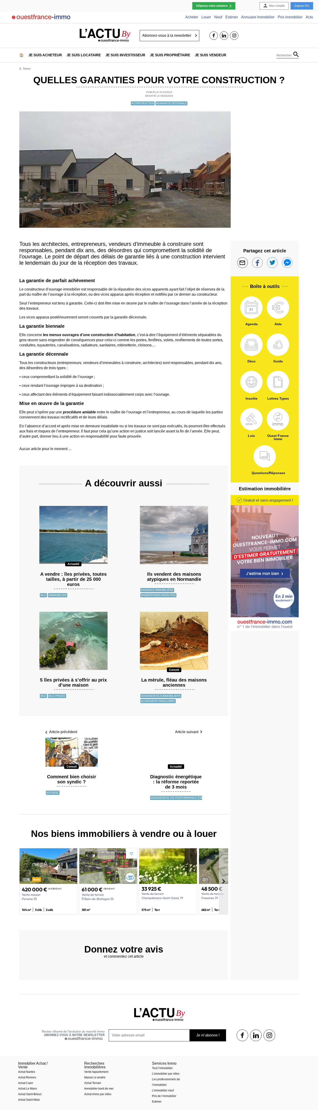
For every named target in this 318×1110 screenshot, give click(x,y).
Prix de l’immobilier (164, 1096)
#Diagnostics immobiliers (161, 696)
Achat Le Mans (27, 1088)
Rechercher (284, 55)
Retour (27, 68)
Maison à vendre (94, 1077)
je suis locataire (84, 55)
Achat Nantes (26, 1071)
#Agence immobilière (157, 590)
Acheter (191, 17)
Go (196, 35)
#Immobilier (58, 595)
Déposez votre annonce (212, 5)
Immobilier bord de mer (99, 1088)
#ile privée (57, 696)
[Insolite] (251, 382)
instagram (234, 35)
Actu (309, 17)
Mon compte (277, 5)
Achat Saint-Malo (29, 1099)
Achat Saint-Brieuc (30, 1094)
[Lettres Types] (278, 382)
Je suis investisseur (125, 55)
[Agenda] (251, 307)
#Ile (43, 595)
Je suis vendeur (210, 55)
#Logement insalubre (158, 701)
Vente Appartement (96, 1071)
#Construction (143, 103)
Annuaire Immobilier (257, 17)
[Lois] (251, 419)
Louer (206, 17)
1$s (242, 1035)
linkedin (224, 35)
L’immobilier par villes (165, 1073)
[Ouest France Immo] (278, 419)
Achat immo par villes (97, 1094)
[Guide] (278, 345)
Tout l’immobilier (162, 1068)
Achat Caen (25, 1083)
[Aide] (278, 307)
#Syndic (53, 792)
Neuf (218, 17)
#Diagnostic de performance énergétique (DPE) (188, 797)
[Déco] (251, 345)
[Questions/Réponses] (265, 456)
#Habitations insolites (158, 595)
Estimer (231, 17)
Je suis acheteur (45, 55)
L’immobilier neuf (163, 1090)
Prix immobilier (290, 17)
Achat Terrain (92, 1083)
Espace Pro (301, 5)
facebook (214, 35)
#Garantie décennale (171, 103)
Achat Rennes (27, 1077)
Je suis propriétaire (170, 55)
